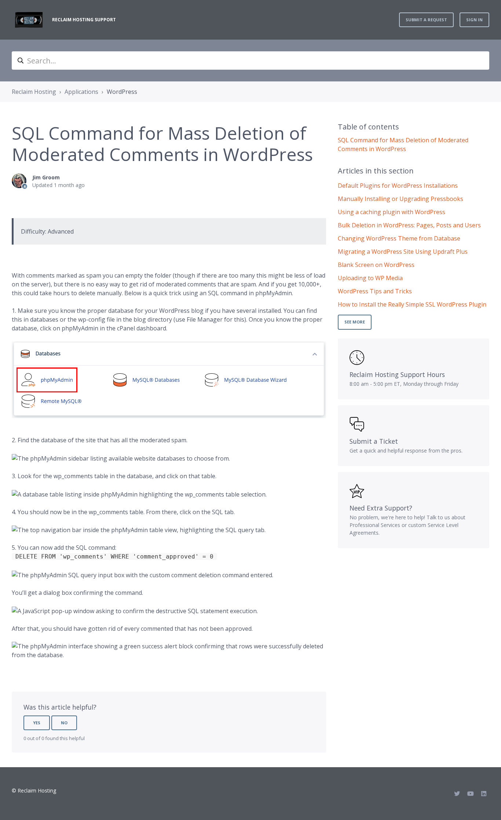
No (64, 722)
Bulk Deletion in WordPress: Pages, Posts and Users (409, 225)
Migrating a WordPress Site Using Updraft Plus (403, 252)
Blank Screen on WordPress (376, 265)
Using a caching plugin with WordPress (391, 212)
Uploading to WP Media (370, 278)
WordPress (122, 92)
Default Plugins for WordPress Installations (398, 186)
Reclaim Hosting (34, 92)
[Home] (29, 20)
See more (354, 322)
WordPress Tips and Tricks (375, 291)
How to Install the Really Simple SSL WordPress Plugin (412, 304)
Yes (36, 722)
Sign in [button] (474, 19)
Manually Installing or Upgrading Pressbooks (400, 199)
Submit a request (426, 19)
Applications (81, 92)
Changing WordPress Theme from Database (399, 238)
